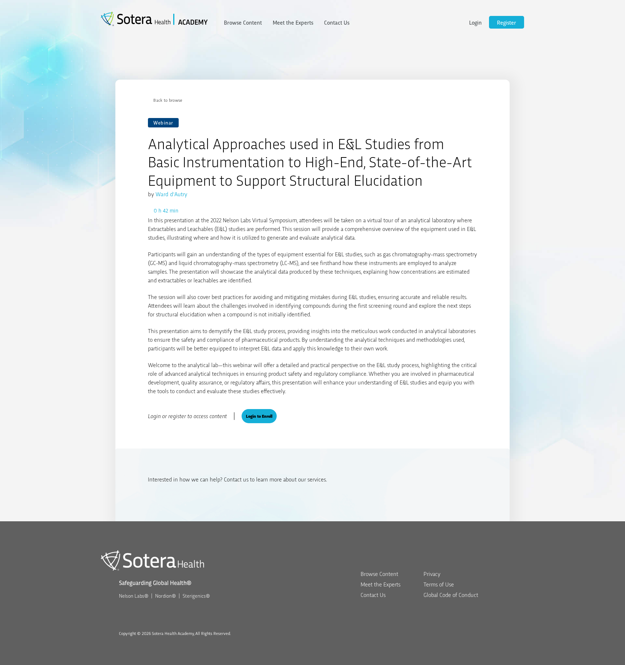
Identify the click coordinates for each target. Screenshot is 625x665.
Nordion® (165, 595)
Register (506, 22)
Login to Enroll (259, 416)
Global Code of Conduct (451, 594)
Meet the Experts (293, 22)
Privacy (432, 573)
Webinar (163, 122)
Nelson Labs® (133, 595)
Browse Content (243, 22)
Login (475, 22)
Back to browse (167, 100)
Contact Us (336, 22)
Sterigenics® (196, 595)
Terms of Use (439, 584)
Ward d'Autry (171, 194)
